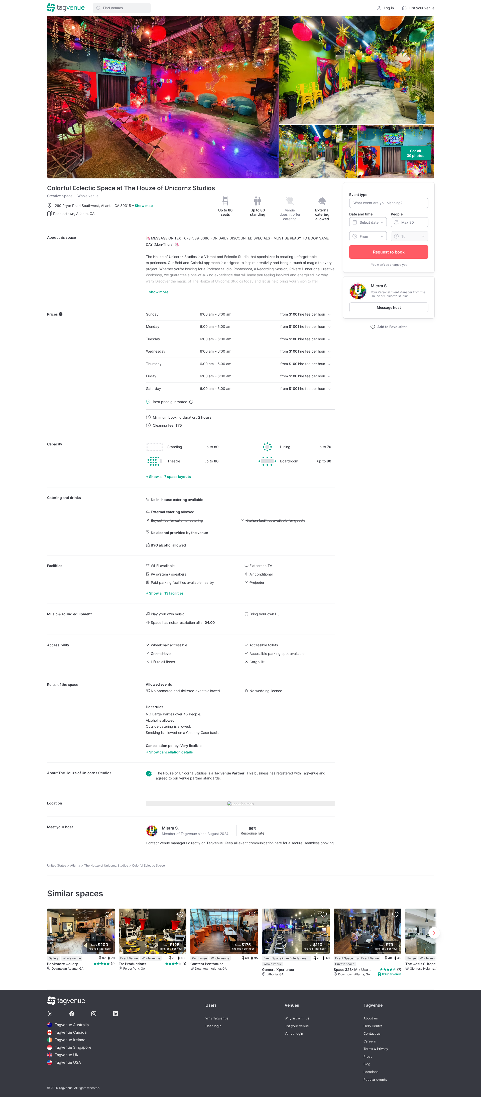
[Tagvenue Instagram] (93, 1013)
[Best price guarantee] (191, 402)
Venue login (294, 1033)
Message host (389, 307)
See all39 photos (415, 153)
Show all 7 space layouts (170, 476)
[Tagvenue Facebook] (71, 1013)
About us (371, 1018)
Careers (370, 1041)
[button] (122, 8)
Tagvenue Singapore (73, 1047)
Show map (144, 205)
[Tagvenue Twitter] (50, 1013)
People (397, 214)
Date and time (361, 214)
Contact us (372, 1033)
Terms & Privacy (376, 1049)
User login (213, 1026)
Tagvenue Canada (70, 1032)
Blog (367, 1064)
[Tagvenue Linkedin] (115, 1013)
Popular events (375, 1079)
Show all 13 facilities (166, 593)
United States (56, 865)
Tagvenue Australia (72, 1024)
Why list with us (297, 1018)
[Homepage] (66, 8)
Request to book (389, 251)
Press (368, 1056)
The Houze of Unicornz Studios (84, 773)
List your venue (297, 1026)
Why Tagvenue (216, 1018)
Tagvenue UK (66, 1054)
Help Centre (373, 1026)
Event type (358, 194)
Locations (371, 1072)
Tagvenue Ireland (70, 1039)
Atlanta (75, 865)
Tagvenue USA (68, 1062)
